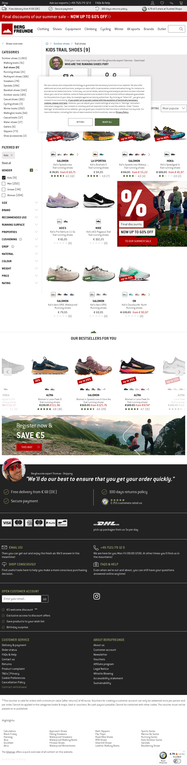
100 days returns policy (114, 8)
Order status (9, 650)
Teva (6, 739)
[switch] (177, 761)
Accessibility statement (108, 678)
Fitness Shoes (57, 742)
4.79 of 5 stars (164, 8)
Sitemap (10, 752)
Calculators (10, 731)
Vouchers (99, 659)
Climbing (91, 29)
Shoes (57, 29)
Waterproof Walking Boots (63, 739)
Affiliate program (104, 664)
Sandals (145, 742)
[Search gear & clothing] (176, 29)
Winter (119, 29)
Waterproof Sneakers (60, 737)
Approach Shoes (58, 731)
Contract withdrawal (14, 687)
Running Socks (149, 737)
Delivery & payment (14, 645)
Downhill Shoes (103, 742)
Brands (149, 29)
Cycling (105, 29)
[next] (77, 154)
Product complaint (13, 669)
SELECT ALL (107, 122)
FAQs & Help (9, 654)
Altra (6, 745)
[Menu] (184, 752)
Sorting (154, 108)
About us (99, 645)
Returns (7, 664)
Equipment (73, 29)
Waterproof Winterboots (62, 745)
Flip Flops (100, 734)
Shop (5, 3)
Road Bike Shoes (104, 737)
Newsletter (100, 654)
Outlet (162, 29)
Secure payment (64, 8)
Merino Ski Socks (150, 734)
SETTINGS (80, 122)
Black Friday (10, 734)
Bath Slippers (102, 731)
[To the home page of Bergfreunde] (18, 29)
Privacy (14, 673)
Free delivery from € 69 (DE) (24, 8)
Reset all (6, 162)
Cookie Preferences (13, 678)
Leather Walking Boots (107, 745)
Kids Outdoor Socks (151, 739)
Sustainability (102, 683)
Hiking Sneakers (58, 734)
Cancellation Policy (13, 682)
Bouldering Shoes (150, 745)
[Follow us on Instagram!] (99, 597)
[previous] (47, 154)
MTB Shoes (101, 739)
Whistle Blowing (103, 673)
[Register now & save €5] (93, 435)
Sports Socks (148, 731)
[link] (20, 44)
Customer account (105, 650)
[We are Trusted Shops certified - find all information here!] (105, 502)
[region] (95, 104)
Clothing (43, 29)
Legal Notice (101, 669)
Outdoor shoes (62, 43)
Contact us (8, 659)
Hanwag (8, 737)
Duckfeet (8, 742)
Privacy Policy (122, 112)
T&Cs (5, 673)
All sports (133, 29)
